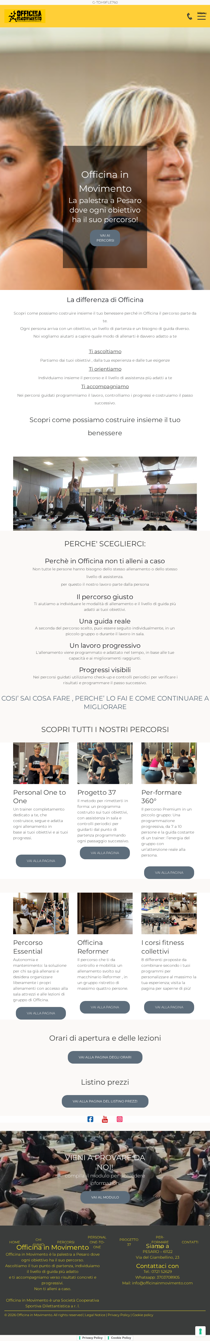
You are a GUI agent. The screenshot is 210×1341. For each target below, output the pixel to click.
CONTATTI (190, 1242)
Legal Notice (95, 1315)
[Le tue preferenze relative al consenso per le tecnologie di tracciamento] (200, 1331)
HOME (14, 1242)
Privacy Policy (119, 1315)
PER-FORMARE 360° (160, 1242)
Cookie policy (142, 1315)
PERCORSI (66, 1242)
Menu (201, 13)
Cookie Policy (121, 1338)
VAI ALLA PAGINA (41, 861)
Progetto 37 (97, 792)
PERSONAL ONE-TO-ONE (97, 1242)
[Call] (189, 16)
